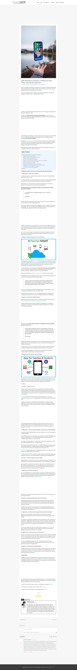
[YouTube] (23, 607)
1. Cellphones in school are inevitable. (29, 155)
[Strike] (28, 632)
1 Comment (23, 84)
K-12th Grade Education (33, 84)
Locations (52, 2)
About (38, 2)
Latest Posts (28, 599)
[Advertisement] (38, 13)
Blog (41, 2)
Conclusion (23, 168)
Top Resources (46, 2)
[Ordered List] (30, 632)
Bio (22, 599)
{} (37, 632)
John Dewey (24, 232)
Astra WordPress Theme (50, 667)
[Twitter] (22, 606)
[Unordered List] (31, 632)
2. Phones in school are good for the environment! (31, 157)
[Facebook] (23, 606)
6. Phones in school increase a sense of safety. (30, 161)
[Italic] (25, 632)
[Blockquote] (33, 632)
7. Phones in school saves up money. (29, 162)
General (27, 84)
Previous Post (23, 619)
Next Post (55, 619)
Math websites (49, 527)
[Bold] (24, 632)
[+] (38, 632)
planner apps (32, 437)
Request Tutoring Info (60, 2)
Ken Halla (22, 396)
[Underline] (27, 632)
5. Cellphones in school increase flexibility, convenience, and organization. (35, 160)
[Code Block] (34, 632)
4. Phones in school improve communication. (30, 159)
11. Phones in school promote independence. (30, 167)
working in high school (38, 476)
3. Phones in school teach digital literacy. (29, 158)
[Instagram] (25, 606)
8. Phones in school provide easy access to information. (32, 163)
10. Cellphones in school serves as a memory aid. (31, 166)
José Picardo (23, 450)
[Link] (36, 632)
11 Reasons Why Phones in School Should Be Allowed (31, 154)
